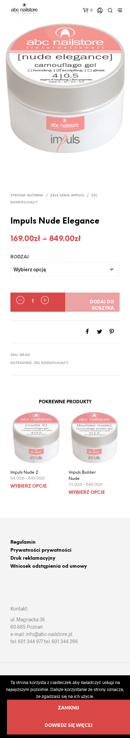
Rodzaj (19, 257)
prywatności (55, 550)
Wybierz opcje (28, 486)
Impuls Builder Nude (82, 475)
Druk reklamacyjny (32, 558)
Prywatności (25, 550)
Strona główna (26, 195)
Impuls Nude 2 (24, 472)
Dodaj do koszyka (102, 305)
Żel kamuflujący (51, 363)
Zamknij (68, 708)
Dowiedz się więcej (69, 725)
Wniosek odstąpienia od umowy (48, 566)
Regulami (21, 542)
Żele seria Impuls (67, 195)
